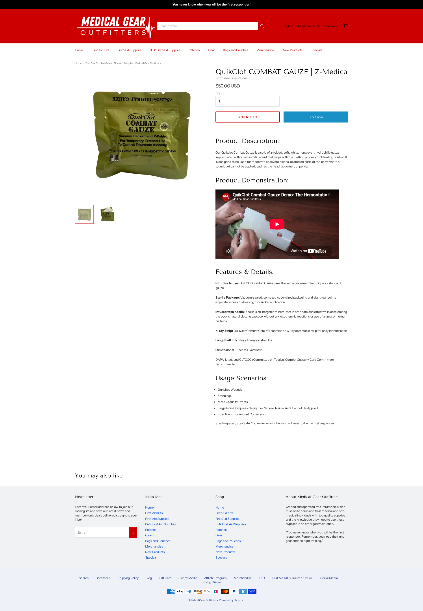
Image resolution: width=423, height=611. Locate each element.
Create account (308, 26)
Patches (194, 50)
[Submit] (262, 26)
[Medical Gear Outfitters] (116, 26)
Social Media (329, 578)
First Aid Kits (100, 50)
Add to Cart (247, 117)
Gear (211, 50)
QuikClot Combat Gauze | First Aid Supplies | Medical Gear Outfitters (123, 63)
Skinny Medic (187, 578)
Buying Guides (212, 582)
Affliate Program (215, 578)
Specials (316, 50)
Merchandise (265, 50)
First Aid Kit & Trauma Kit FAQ (292, 578)
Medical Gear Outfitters (203, 600)
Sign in (288, 26)
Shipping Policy (128, 578)
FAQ (262, 578)
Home (79, 50)
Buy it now (316, 117)
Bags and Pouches (235, 50)
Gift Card (165, 578)
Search (84, 578)
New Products (292, 50)
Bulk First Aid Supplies (165, 50)
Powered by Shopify (231, 600)
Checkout (331, 26)
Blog (149, 578)
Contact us (103, 578)
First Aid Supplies (129, 50)
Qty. (218, 93)
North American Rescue (231, 78)
